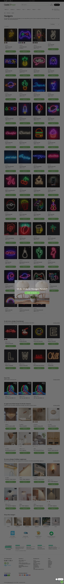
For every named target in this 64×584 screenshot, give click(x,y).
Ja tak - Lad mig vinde (32, 292)
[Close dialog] (15, 281)
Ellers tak (32, 295)
